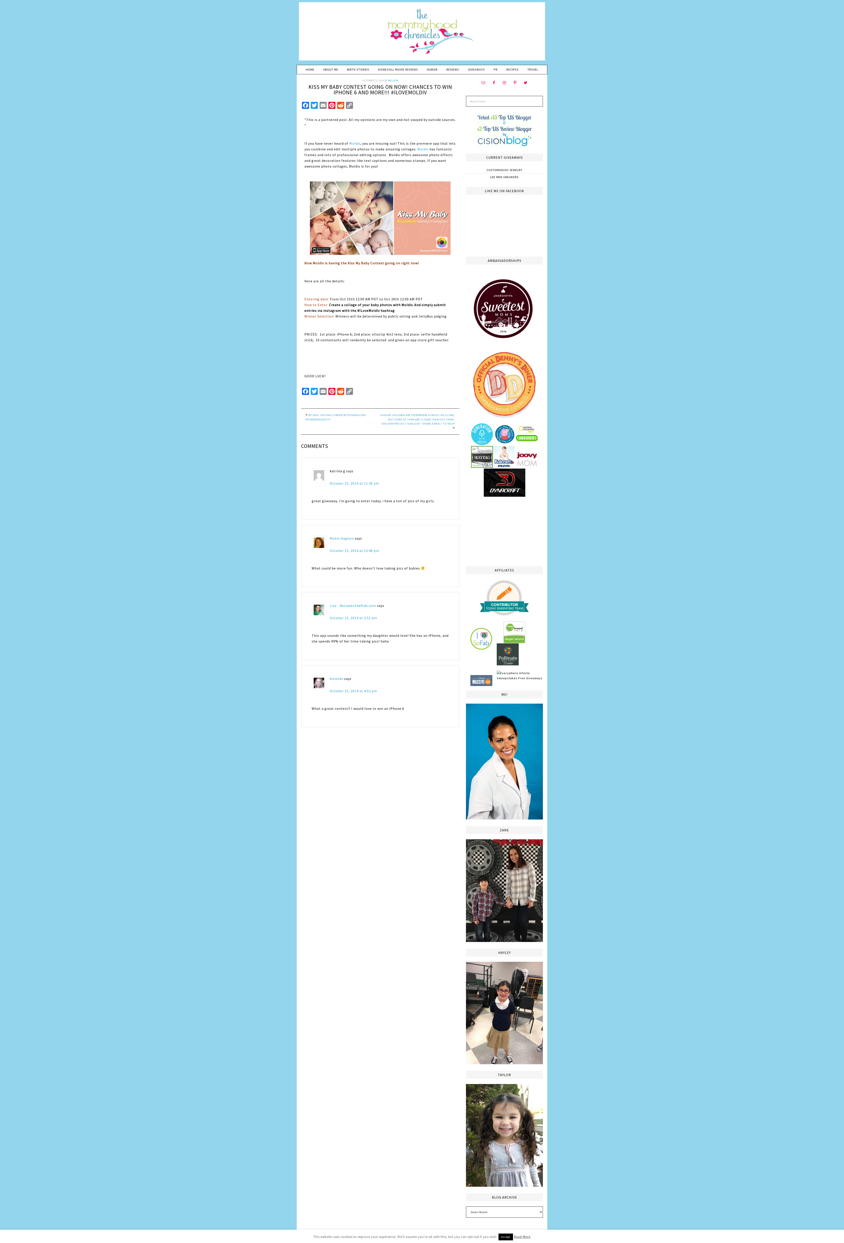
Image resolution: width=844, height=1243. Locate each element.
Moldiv (354, 143)
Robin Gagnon (342, 538)
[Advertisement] (504, 530)
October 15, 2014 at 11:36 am (354, 483)
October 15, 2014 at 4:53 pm (353, 691)
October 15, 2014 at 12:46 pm (354, 550)
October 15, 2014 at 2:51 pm (353, 618)
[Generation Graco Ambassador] (482, 443)
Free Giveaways (530, 678)
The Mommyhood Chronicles (422, 33)
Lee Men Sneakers (504, 177)
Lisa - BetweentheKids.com (353, 605)
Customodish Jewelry (504, 170)
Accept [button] (505, 1237)
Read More (522, 1237)
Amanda (336, 678)
